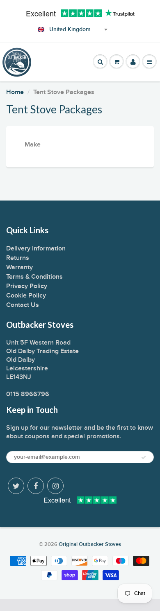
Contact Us (22, 305)
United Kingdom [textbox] (70, 29)
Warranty (19, 267)
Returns (17, 258)
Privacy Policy (26, 286)
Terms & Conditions (34, 276)
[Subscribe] (143, 457)
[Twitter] (16, 486)
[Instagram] (55, 486)
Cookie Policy (26, 295)
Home (15, 92)
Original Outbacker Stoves (90, 544)
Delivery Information (36, 248)
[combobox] (71, 29)
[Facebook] (35, 486)
